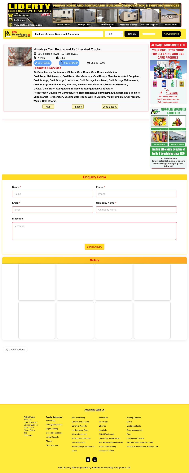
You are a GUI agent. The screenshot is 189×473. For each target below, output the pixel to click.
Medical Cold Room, (116, 84)
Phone (100, 187)
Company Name (106, 202)
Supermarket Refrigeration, (49, 97)
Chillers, (71, 72)
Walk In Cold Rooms (45, 101)
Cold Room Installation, (104, 72)
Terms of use (29, 428)
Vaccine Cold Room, (76, 97)
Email (16, 202)
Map (48, 107)
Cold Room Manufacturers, (77, 76)
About (26, 420)
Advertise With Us (94, 409)
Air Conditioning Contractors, (50, 72)
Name (16, 187)
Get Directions (17, 349)
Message (17, 218)
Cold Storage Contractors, (64, 80)
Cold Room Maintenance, (48, 76)
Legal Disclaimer (30, 422)
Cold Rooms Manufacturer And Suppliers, (116, 76)
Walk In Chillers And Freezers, (123, 97)
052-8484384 (71, 63)
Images (78, 107)
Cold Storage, (41, 80)
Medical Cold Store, (44, 88)
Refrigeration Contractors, (98, 88)
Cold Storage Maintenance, (124, 80)
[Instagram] (94, 459)
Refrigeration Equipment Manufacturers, (56, 93)
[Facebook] (88, 459)
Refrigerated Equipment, (69, 88)
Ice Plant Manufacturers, (91, 84)
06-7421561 (43, 63)
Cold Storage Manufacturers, (50, 84)
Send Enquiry (110, 107)
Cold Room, (84, 72)
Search (132, 34)
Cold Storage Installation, (94, 80)
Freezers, (71, 84)
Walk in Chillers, (97, 97)
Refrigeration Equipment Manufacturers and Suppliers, (109, 93)
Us (29, 420)
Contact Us (28, 436)
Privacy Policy (29, 430)
